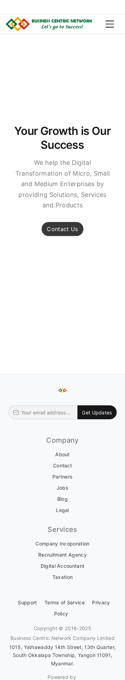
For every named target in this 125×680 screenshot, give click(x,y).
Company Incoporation (62, 544)
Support (27, 602)
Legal (62, 510)
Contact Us (62, 229)
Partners (62, 477)
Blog (62, 499)
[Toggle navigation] (109, 24)
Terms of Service (64, 602)
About (62, 454)
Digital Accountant (63, 566)
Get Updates (97, 412)
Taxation (62, 577)
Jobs (62, 488)
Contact (62, 465)
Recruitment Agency (62, 555)
